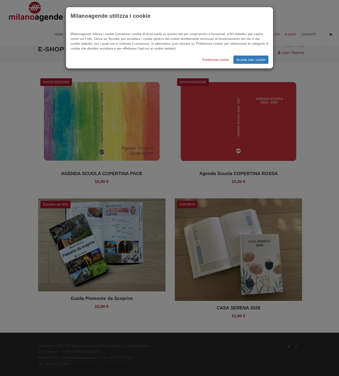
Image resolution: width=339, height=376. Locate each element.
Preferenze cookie (215, 60)
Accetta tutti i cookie (250, 60)
